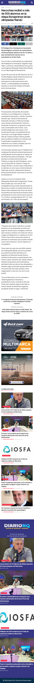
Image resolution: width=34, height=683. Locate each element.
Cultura (5, 430)
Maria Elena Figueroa (8, 413)
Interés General (8, 504)
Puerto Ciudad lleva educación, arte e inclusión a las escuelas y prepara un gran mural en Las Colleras (16, 484)
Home (2, 7)
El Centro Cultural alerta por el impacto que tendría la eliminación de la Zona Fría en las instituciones (14, 435)
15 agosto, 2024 (5, 23)
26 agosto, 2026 (19, 413)
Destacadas (6, 406)
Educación (8, 7)
